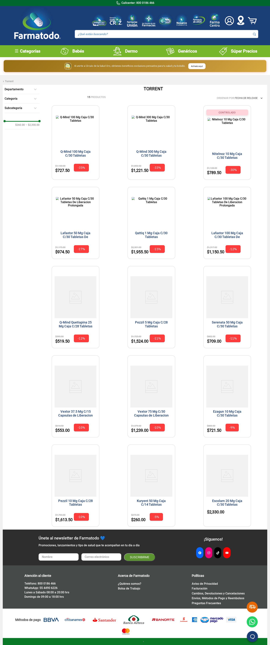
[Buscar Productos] (254, 34)
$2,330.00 (32, 124)
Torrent (9, 81)
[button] (22, 89)
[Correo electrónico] (101, 557)
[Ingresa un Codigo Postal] (240, 20)
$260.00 (20, 124)
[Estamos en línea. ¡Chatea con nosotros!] (252, 636)
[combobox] (166, 34)
